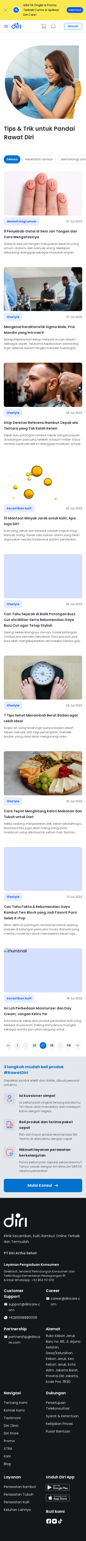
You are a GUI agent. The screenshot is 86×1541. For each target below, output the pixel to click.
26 (34, 1045)
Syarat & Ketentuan (62, 1416)
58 (69, 1045)
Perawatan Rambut (20, 1486)
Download (75, 10)
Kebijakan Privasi (59, 1423)
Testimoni (12, 1418)
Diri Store (11, 1433)
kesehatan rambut (39, 159)
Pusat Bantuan (58, 1431)
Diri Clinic (11, 1425)
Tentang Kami (15, 1402)
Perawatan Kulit (17, 1502)
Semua (12, 159)
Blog (7, 1463)
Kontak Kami (14, 1410)
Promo (9, 1441)
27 (43, 1045)
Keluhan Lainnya (17, 1509)
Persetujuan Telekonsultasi (58, 1405)
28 (52, 1045)
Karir (7, 1456)
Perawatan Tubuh (18, 1494)
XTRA (8, 1448)
